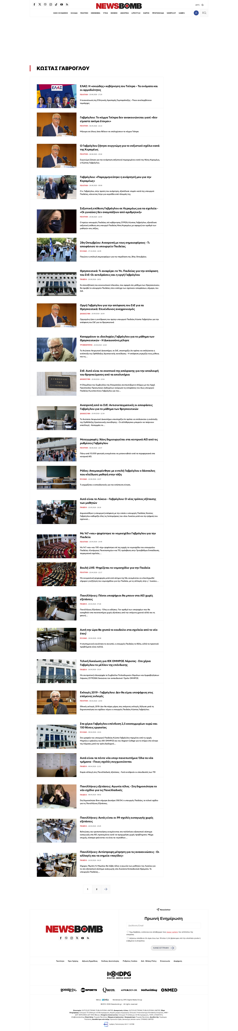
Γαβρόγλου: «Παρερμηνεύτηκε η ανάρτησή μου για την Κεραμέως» (115, 178)
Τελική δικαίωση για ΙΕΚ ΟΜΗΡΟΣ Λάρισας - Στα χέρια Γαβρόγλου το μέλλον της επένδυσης (115, 662)
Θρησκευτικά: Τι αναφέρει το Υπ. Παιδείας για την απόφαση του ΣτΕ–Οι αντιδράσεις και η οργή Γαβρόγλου (119, 272)
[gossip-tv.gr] (69, 990)
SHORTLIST (171, 13)
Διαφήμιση (178, 961)
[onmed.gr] (169, 990)
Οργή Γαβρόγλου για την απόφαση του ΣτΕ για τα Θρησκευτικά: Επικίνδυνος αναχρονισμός (112, 307)
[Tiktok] (56, 4)
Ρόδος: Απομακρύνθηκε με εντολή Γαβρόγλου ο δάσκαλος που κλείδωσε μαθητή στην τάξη (117, 472)
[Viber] (45, 4)
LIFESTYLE (136, 13)
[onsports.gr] (89, 990)
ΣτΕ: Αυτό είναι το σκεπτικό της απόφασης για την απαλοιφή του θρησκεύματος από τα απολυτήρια (119, 372)
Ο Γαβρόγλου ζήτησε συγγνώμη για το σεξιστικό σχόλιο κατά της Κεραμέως (120, 147)
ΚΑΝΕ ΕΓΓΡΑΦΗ (161, 948)
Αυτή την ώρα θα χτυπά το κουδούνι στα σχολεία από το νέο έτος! (119, 631)
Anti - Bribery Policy (148, 961)
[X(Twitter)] (39, 4)
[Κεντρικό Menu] (204, 13)
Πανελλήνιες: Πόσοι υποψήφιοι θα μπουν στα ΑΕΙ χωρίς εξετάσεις (116, 597)
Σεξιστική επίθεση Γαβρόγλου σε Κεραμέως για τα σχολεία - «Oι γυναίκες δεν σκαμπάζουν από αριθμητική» (119, 210)
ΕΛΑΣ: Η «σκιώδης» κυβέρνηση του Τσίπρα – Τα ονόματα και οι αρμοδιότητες (119, 88)
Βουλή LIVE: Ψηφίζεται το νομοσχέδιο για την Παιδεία (115, 567)
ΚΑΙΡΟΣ (146, 13)
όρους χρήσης (172, 932)
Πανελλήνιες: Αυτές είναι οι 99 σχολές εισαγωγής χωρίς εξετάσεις (116, 819)
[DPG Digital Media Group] (119, 975)
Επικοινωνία (165, 961)
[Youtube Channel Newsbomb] (61, 4)
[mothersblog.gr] (149, 990)
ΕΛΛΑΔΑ (74, 13)
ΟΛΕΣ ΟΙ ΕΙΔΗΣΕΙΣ (60, 13)
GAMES (182, 13)
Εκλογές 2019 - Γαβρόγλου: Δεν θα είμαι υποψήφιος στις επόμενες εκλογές (116, 694)
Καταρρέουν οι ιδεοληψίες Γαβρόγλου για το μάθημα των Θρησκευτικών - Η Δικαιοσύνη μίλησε (117, 338)
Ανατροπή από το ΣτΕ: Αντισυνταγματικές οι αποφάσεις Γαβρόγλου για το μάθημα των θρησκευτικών (116, 406)
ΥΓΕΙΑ (105, 13)
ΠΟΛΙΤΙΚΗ (84, 13)
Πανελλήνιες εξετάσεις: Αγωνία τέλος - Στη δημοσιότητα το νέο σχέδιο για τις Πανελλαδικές (118, 788)
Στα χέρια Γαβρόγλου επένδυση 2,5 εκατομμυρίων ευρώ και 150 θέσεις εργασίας (118, 725)
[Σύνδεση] (196, 13)
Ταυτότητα (60, 961)
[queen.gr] (109, 990)
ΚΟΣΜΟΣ (114, 13)
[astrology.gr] (129, 990)
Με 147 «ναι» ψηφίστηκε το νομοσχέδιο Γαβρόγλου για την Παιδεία (118, 535)
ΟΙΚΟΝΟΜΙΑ (95, 13)
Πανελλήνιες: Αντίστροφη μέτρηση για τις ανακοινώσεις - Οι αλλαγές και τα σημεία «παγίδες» (119, 853)
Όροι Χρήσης (73, 961)
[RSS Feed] (67, 4)
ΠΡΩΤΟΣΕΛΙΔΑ (158, 13)
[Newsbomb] (74, 929)
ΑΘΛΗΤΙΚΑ (124, 13)
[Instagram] (50, 4)
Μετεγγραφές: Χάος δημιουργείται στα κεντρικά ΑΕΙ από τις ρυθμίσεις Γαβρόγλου (119, 441)
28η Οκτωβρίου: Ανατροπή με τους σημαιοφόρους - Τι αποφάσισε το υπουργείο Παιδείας (115, 244)
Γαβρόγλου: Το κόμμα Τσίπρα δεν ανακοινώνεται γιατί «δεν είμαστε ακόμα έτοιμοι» (118, 119)
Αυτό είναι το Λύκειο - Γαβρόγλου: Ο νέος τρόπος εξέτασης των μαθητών (118, 500)
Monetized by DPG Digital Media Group (127, 1000)
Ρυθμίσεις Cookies (130, 961)
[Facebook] (34, 4)
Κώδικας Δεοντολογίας (110, 961)
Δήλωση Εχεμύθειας (90, 961)
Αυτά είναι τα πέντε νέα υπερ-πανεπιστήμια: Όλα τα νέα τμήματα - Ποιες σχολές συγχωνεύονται (116, 759)
